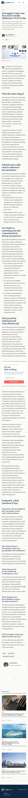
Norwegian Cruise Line (8, 656)
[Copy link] (9, 39)
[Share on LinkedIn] (6, 39)
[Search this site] (19, 2)
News (3, 9)
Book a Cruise (7, 794)
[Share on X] (3, 39)
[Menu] (23, 2)
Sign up (6, 793)
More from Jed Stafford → (15, 665)
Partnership (11, 653)
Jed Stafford (10, 34)
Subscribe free (14, 382)
